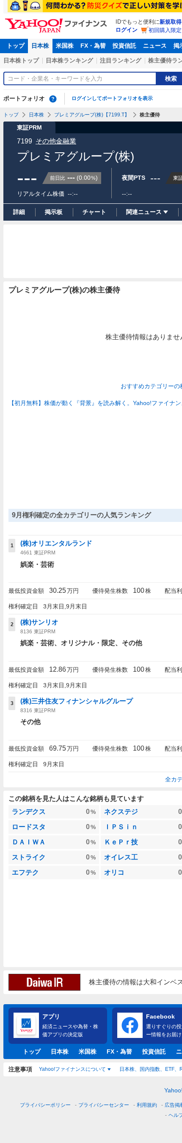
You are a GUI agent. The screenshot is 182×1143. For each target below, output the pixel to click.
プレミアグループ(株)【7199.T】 (92, 115)
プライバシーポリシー (45, 1105)
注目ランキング (120, 60)
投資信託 (124, 45)
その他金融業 (56, 141)
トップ (16, 45)
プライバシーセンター (103, 1105)
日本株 (40, 45)
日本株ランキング (69, 60)
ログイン (127, 30)
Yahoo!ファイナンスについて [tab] (72, 1069)
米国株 (65, 45)
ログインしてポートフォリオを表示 (112, 98)
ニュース (155, 45)
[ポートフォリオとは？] (53, 98)
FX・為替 (93, 45)
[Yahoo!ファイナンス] (57, 21)
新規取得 (171, 22)
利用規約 (147, 1105)
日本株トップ (21, 60)
